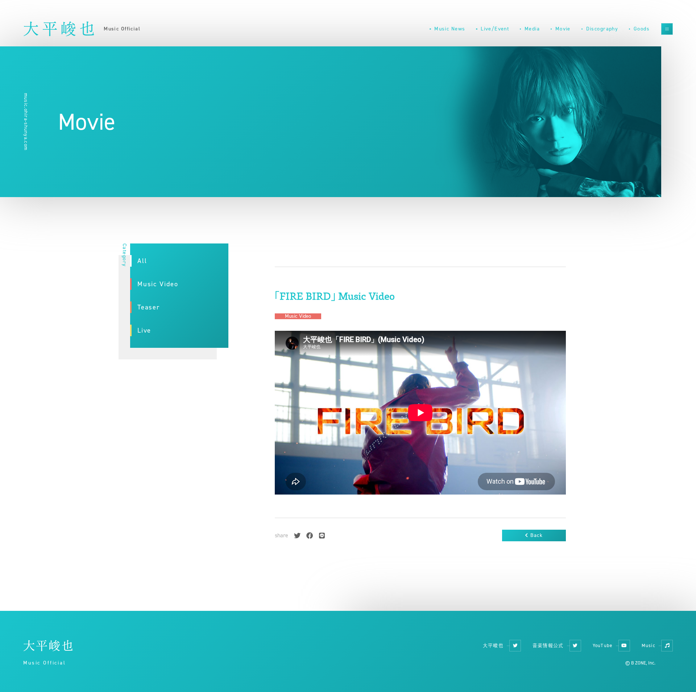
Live (144, 330)
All (142, 261)
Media (532, 28)
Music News (449, 28)
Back (536, 535)
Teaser (148, 307)
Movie (563, 28)
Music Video (157, 284)
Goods (642, 28)
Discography (602, 28)
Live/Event (495, 28)
